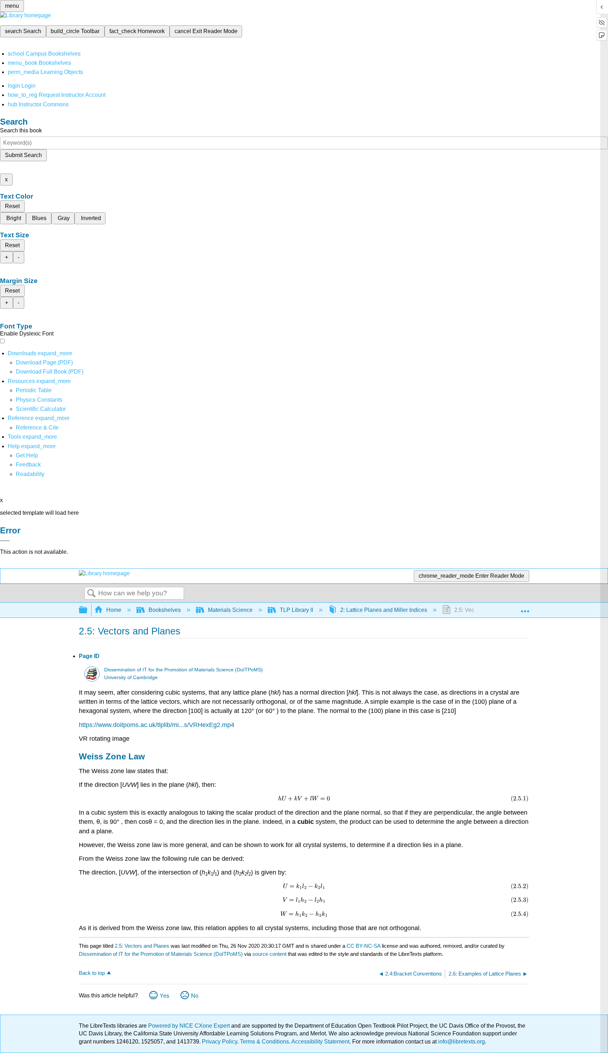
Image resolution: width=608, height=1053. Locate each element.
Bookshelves (164, 610)
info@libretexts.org (461, 1042)
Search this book (21, 130)
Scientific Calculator (41, 409)
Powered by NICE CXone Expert (189, 1026)
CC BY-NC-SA (364, 946)
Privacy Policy (219, 1042)
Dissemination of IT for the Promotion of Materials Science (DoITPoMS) (183, 669)
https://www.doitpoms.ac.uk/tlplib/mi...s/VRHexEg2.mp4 (156, 724)
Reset (12, 206)
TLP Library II (296, 610)
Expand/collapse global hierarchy (87, 610)
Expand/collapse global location (525, 608)
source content (269, 954)
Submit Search (23, 155)
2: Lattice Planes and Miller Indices (384, 610)
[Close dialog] (5, 540)
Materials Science (230, 610)
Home (114, 610)
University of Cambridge (131, 677)
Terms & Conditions (264, 1042)
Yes (164, 996)
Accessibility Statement (320, 1042)
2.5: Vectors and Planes (142, 946)
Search (91, 594)
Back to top (92, 973)
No (194, 996)
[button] (28, 465)
